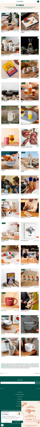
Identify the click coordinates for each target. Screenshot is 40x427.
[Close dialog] (38, 401)
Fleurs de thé (3, 146)
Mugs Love (3, 217)
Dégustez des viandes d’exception (26, 146)
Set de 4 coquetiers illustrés (25, 78)
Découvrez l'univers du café (5, 194)
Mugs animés (3, 356)
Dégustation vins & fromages (25, 217)
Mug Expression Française (5, 55)
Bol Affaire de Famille (4, 240)
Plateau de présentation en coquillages (25, 31)
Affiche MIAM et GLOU (24, 240)
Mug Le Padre (23, 356)
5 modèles (2, 218)
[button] (30, 420)
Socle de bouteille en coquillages (24, 170)
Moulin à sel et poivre (24, 194)
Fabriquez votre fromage (25, 310)
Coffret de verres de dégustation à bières (26, 101)
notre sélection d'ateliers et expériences (22, 364)
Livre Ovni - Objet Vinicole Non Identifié (6, 288)
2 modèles (2, 147)
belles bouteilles (35, 363)
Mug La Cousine (4, 310)
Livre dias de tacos (4, 78)
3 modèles (2, 241)
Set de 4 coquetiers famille (25, 287)
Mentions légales (19, 423)
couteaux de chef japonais (5, 364)
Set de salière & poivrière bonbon (5, 264)
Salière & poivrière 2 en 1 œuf (25, 124)
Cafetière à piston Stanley (5, 124)
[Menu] (2, 1)
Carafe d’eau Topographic (25, 55)
